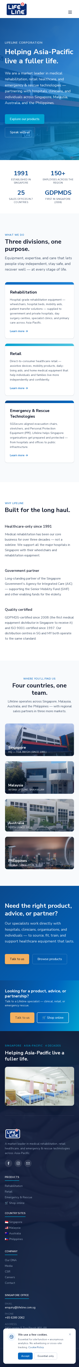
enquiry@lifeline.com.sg (20, 1307)
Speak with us (20, 132)
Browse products (49, 959)
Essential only (46, 1356)
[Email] (28, 1163)
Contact (10, 1283)
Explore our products (25, 119)
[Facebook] (8, 1163)
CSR (7, 1271)
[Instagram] (18, 1163)
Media (9, 1266)
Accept (25, 1356)
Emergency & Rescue (18, 1197)
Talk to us (17, 959)
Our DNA (11, 1260)
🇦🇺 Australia (13, 1233)
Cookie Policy (36, 1347)
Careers (10, 1277)
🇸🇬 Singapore (13, 1222)
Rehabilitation (14, 1186)
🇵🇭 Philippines (14, 1239)
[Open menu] (70, 12)
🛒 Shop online (53, 1017)
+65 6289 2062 (15, 1318)
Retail (8, 1192)
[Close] (70, 1334)
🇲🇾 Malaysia (12, 1228)
